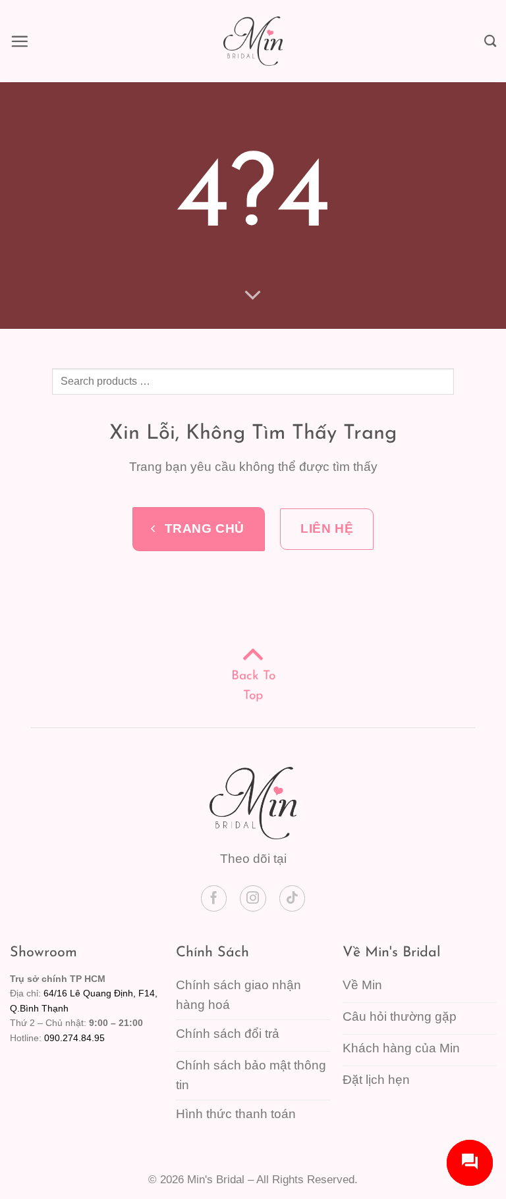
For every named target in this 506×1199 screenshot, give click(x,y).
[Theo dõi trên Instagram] (253, 898)
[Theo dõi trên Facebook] (214, 898)
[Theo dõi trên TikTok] (292, 898)
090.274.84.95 (74, 1038)
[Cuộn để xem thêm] (253, 295)
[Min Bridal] (253, 41)
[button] (19, 41)
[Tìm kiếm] (490, 41)
